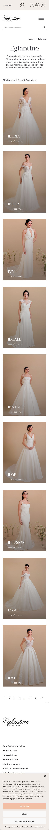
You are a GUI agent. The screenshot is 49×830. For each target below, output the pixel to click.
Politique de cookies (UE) (15, 768)
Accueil (31, 39)
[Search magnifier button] (44, 28)
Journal (7, 5)
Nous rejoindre (10, 755)
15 (29, 698)
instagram (37, 5)
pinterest (43, 5)
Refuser (24, 814)
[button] (45, 776)
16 (35, 698)
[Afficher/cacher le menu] (41, 18)
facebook (32, 5)
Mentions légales (11, 764)
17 (41, 698)
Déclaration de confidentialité (33, 827)
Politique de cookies (12, 827)
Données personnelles (14, 746)
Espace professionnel (23, 4)
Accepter (24, 806)
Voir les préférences (24, 821)
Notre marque (10, 750)
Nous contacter (10, 759)
